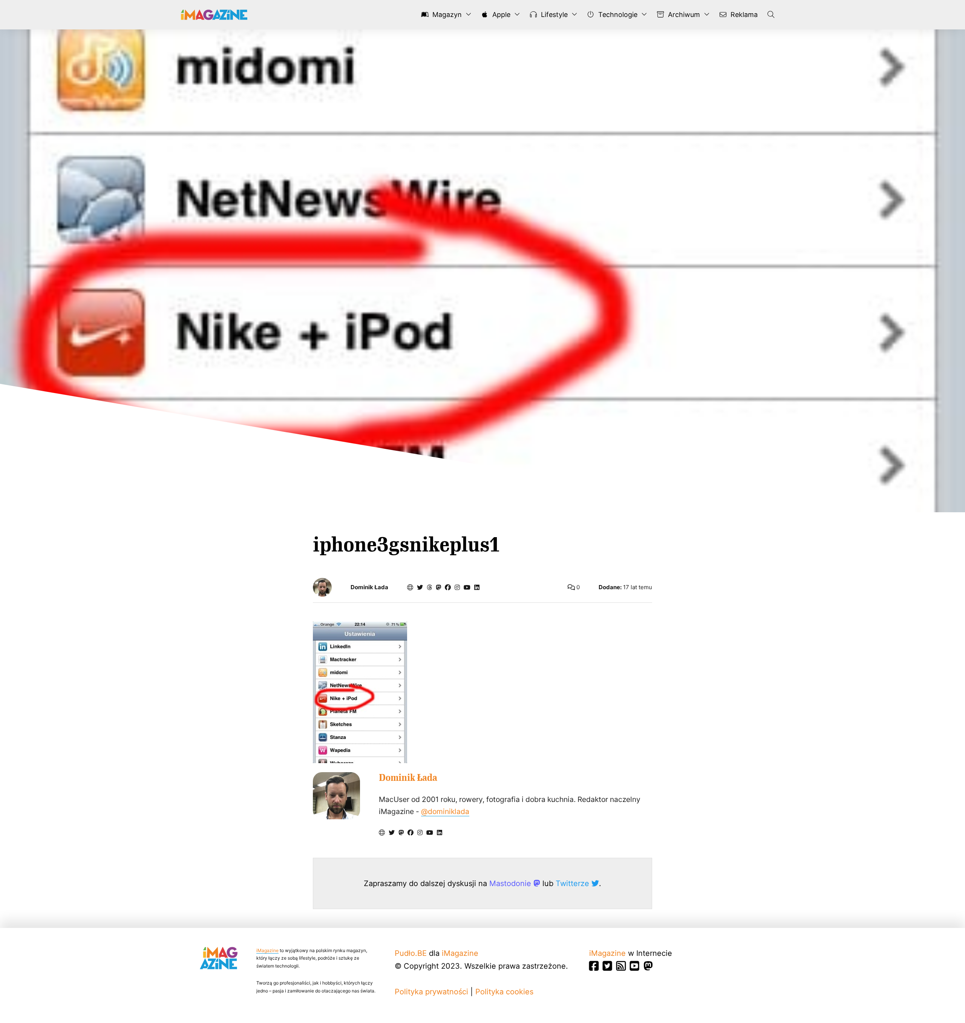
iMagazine (267, 950)
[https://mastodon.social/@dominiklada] (438, 587)
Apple (500, 14)
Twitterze (573, 883)
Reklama (743, 14)
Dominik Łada (369, 587)
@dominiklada (445, 811)
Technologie (616, 14)
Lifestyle (553, 14)
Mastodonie (511, 883)
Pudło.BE (411, 953)
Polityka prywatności (431, 991)
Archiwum (683, 14)
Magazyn (446, 14)
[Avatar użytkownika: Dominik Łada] (336, 795)
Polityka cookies (504, 991)
